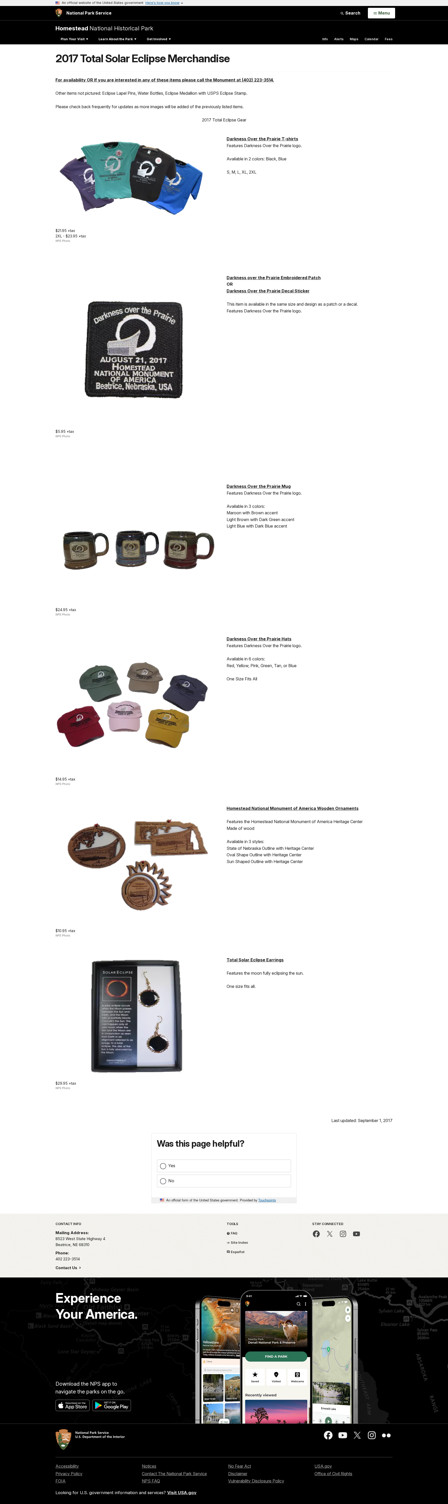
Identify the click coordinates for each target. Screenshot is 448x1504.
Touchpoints (267, 1200)
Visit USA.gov (182, 1492)
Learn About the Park (116, 39)
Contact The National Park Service (174, 1473)
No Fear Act (239, 1466)
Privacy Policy (68, 1473)
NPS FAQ (151, 1481)
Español (237, 1252)
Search (352, 13)
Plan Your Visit (73, 39)
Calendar (372, 39)
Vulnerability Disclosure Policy (256, 1481)
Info (325, 39)
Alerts (339, 39)
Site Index (239, 1242)
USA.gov (323, 1466)
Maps (354, 39)
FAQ (233, 1233)
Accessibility (67, 1466)
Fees (389, 39)
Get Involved (157, 39)
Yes (171, 1165)
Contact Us (66, 1267)
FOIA (60, 1481)
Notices (149, 1466)
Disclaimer (237, 1473)
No (171, 1180)
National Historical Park (104, 28)
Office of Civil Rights (333, 1473)
